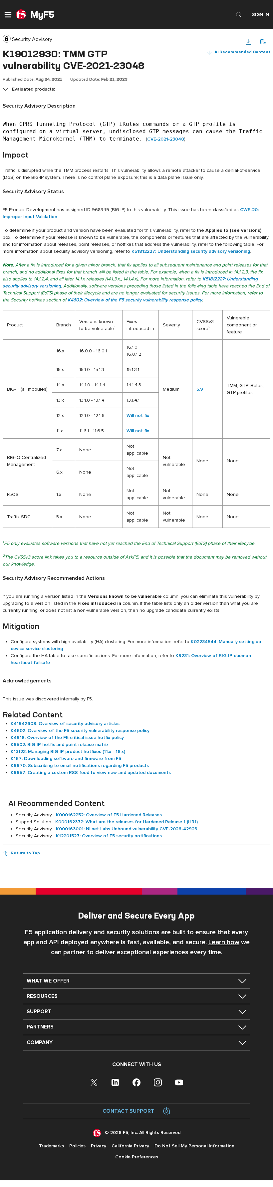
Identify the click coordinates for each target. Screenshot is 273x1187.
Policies (77, 1146)
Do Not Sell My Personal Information (194, 1146)
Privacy (98, 1146)
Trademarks (51, 1146)
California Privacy (130, 1146)
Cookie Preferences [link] (136, 1157)
